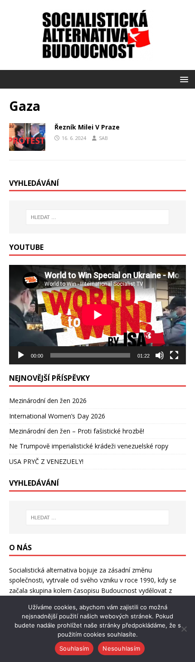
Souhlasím (74, 648)
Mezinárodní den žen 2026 (48, 400)
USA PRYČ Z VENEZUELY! (46, 461)
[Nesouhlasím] (183, 628)
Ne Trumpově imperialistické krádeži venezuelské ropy (88, 446)
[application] (97, 314)
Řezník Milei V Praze (87, 127)
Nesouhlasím (121, 648)
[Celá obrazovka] (174, 355)
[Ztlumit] (159, 355)
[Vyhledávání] (97, 217)
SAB (103, 137)
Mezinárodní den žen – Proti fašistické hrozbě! (76, 431)
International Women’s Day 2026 (57, 416)
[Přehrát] (20, 355)
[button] (182, 78)
